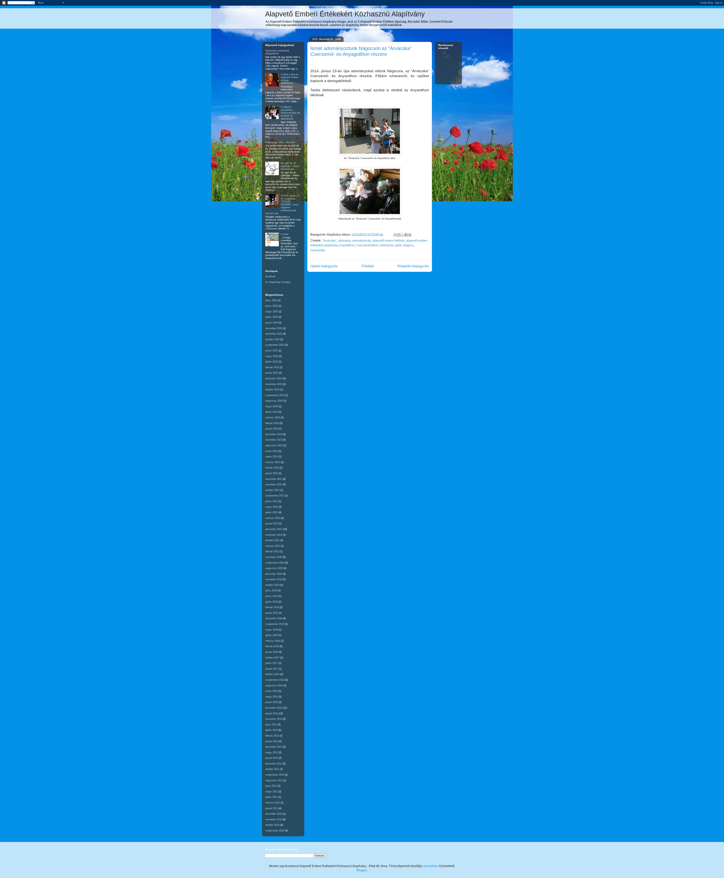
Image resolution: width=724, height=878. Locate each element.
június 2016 (271, 691)
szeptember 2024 (274, 395)
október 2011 (272, 769)
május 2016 (271, 696)
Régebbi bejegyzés (413, 266)
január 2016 (271, 702)
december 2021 (273, 529)
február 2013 (272, 735)
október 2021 (272, 540)
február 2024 (272, 423)
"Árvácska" (329, 240)
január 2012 (271, 758)
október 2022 (272, 490)
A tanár (284, 234)
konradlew (430, 866)
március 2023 (272, 462)
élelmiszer (387, 245)
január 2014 (271, 713)
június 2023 (271, 451)
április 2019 (271, 601)
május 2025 (271, 356)
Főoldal (368, 266)
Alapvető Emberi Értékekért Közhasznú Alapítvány (345, 14)
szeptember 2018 (274, 624)
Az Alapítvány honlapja (277, 282)
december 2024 (273, 378)
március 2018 (272, 640)
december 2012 (273, 746)
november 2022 (273, 484)
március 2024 (272, 417)
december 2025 (273, 328)
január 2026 (271, 322)
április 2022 (271, 512)
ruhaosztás (317, 250)
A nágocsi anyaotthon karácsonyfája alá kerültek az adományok (290, 112)
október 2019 (272, 585)
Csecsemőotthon (367, 245)
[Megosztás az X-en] (402, 235)
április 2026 (271, 317)
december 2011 (273, 763)
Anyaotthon (346, 245)
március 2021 (272, 546)
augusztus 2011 (273, 780)
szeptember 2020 (274, 562)
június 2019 (271, 596)
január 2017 (271, 668)
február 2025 (272, 367)
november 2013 (273, 718)
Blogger (362, 870)
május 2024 (271, 406)
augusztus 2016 (274, 685)
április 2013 (271, 730)
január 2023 (271, 473)
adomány (344, 240)
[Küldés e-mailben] (395, 235)
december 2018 (273, 618)
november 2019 (273, 579)
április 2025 (271, 361)
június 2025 (271, 350)
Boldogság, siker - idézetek (280, 142)
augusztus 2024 (274, 400)
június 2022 (271, 501)
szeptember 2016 (274, 679)
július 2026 (271, 300)
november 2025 (273, 333)
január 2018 (271, 652)
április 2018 (271, 635)
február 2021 (272, 551)
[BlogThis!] (399, 235)
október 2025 (272, 339)
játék (398, 245)
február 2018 (272, 646)
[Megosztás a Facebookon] (406, 235)
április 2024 (271, 411)
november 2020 (273, 557)
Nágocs (408, 245)
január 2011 (271, 808)
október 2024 (272, 389)
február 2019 (272, 607)
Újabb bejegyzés (324, 266)
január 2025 (271, 372)
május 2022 (271, 506)
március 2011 (272, 802)
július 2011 (271, 785)
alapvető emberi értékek (388, 240)
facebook (270, 276)
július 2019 (271, 590)
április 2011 (271, 797)
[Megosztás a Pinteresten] (410, 235)
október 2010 (272, 824)
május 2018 (271, 629)
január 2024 (271, 428)
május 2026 (271, 311)
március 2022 (272, 518)
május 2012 (271, 752)
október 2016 (272, 674)
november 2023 (273, 439)
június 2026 (271, 305)
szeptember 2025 (274, 344)
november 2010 (273, 819)
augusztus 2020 (274, 568)
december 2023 (273, 434)
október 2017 (272, 657)
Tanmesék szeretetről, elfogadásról (277, 52)
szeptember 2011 (274, 774)
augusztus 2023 (274, 445)
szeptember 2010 (274, 830)
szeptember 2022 (274, 495)
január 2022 (271, 523)
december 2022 (273, 479)
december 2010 (273, 813)
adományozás (361, 240)
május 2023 (271, 456)
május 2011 (271, 791)
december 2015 (273, 707)
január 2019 (271, 612)
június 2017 (271, 663)
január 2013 (271, 741)
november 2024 (273, 384)
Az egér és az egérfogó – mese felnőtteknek (290, 166)
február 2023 (272, 467)
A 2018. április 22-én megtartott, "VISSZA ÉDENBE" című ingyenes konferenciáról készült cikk (282, 204)
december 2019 (273, 573)
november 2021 (273, 534)
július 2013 (271, 724)
